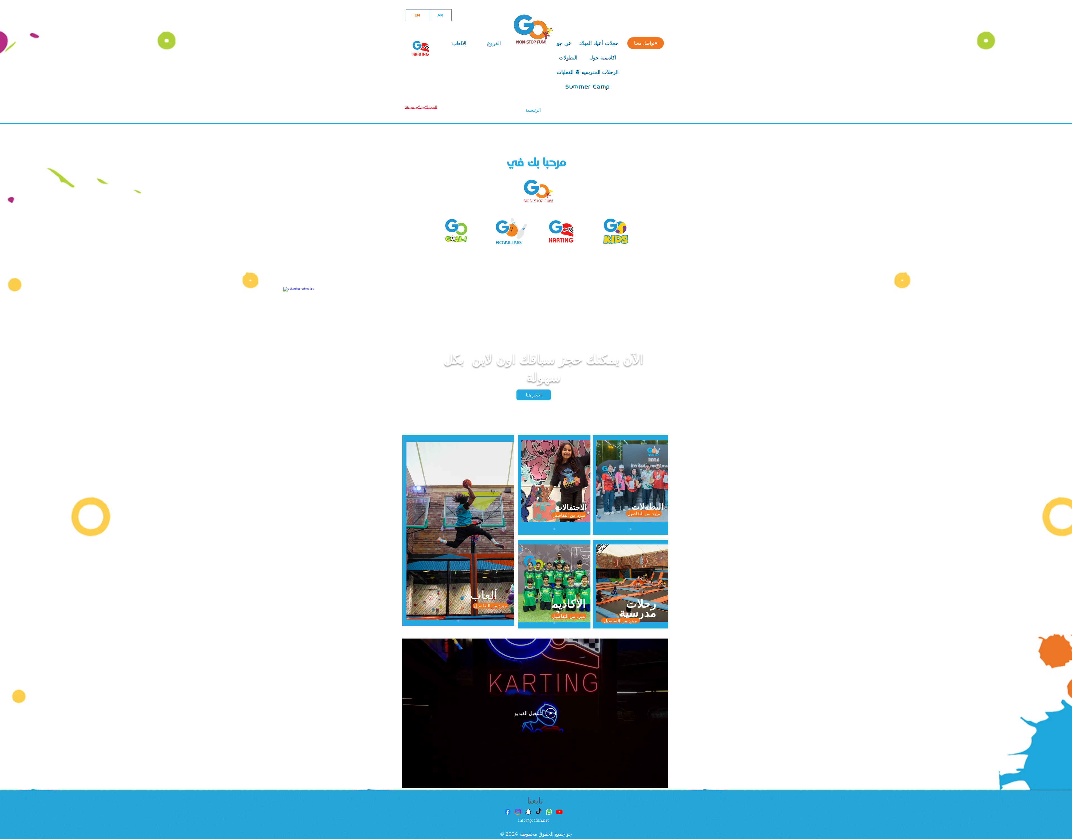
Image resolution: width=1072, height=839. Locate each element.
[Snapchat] (528, 812)
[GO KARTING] (561, 229)
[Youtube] (559, 812)
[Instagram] (518, 812)
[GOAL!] (458, 229)
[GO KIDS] (616, 229)
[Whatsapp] (549, 812)
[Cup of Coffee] (421, 47)
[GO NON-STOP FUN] (538, 192)
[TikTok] (538, 812)
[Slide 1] (458, 621)
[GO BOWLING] (508, 229)
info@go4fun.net (533, 820)
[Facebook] (507, 812)
